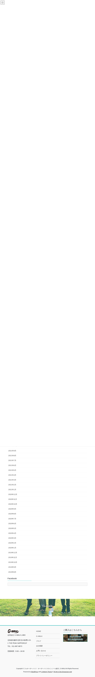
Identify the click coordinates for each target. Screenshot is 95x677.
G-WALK (39, 636)
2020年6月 (12, 523)
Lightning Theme (46, 672)
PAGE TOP (91, 655)
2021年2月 (12, 485)
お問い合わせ (41, 651)
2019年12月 (12, 552)
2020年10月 (12, 504)
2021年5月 (12, 470)
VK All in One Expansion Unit (63, 672)
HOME (38, 631)
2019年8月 (12, 572)
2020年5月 (12, 528)
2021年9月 (12, 451)
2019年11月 (12, 557)
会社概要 (39, 646)
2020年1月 (12, 548)
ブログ (38, 641)
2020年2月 (12, 543)
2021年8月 (12, 455)
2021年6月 (12, 465)
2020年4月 (12, 533)
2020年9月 (12, 509)
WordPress (34, 672)
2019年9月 (12, 567)
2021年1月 (12, 489)
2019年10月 (12, 562)
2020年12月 (12, 494)
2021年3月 (12, 480)
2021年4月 (12, 475)
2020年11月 (12, 499)
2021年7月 (12, 460)
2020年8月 (12, 514)
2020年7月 (12, 519)
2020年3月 (12, 538)
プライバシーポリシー (44, 655)
